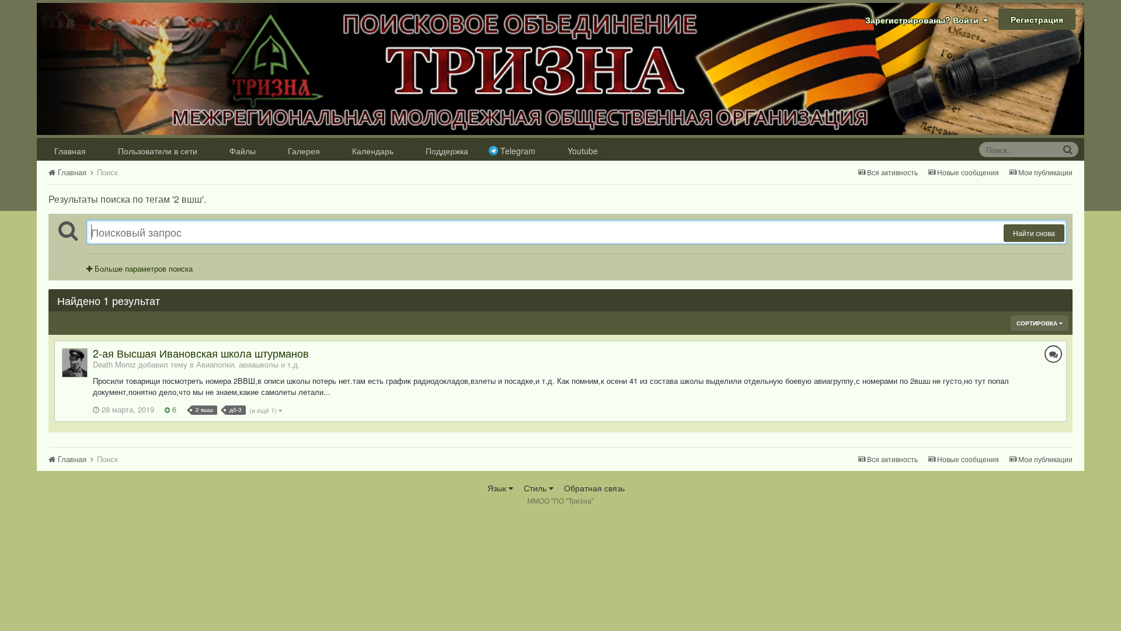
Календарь (373, 151)
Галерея (304, 151)
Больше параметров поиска (142, 268)
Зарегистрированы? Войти (924, 20)
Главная (70, 151)
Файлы (242, 151)
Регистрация (1037, 19)
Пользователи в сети (157, 151)
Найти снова (1034, 233)
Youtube (583, 151)
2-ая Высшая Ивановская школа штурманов (201, 352)
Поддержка (447, 151)
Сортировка (1037, 323)
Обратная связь (594, 488)
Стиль (536, 488)
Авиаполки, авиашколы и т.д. (248, 364)
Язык (498, 488)
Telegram (517, 151)
